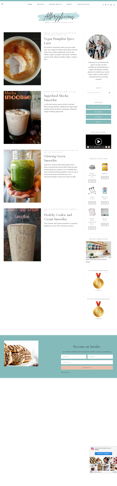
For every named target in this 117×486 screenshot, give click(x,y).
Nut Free (68, 33)
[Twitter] (106, 2)
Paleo (61, 91)
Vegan (53, 34)
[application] (98, 142)
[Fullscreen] (109, 147)
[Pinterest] (109, 2)
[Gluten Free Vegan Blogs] (98, 310)
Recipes (74, 33)
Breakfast (47, 33)
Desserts (98, 117)
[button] (98, 141)
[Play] (88, 147)
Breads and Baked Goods (99, 107)
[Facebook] (103, 2)
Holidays (62, 33)
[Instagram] (111, 2)
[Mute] (106, 147)
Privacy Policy (65, 372)
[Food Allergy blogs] (98, 282)
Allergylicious (58, 17)
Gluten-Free (54, 33)
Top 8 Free (47, 34)
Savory (98, 122)
